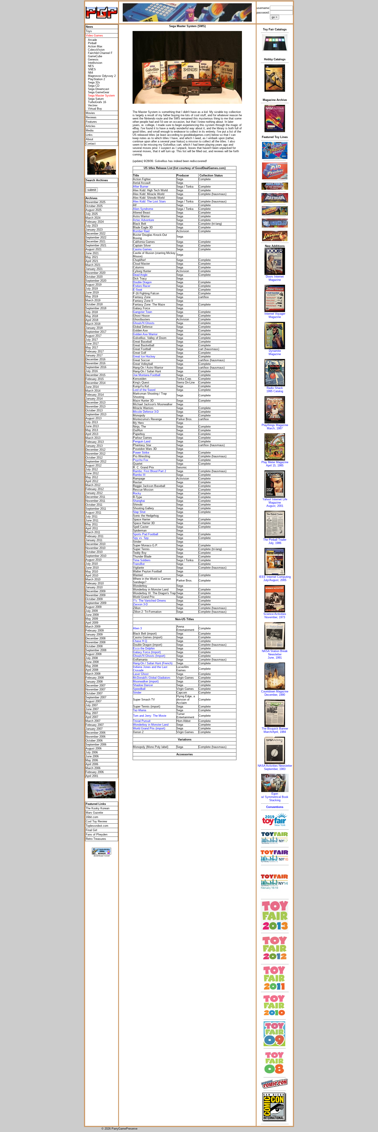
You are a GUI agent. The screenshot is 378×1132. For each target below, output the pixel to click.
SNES (92, 69)
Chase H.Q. (140, 641)
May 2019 (92, 296)
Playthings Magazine (275, 425)
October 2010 (94, 552)
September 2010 (96, 555)
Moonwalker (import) (146, 681)
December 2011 (95, 497)
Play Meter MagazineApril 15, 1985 (274, 464)
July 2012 (92, 469)
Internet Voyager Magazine (274, 315)
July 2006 (92, 752)
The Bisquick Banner (275, 728)
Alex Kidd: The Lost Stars (149, 201)
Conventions (274, 807)
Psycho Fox (140, 460)
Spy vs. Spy (141, 538)
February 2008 (95, 677)
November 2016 (95, 363)
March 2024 (93, 217)
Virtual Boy (95, 108)
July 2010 (92, 563)
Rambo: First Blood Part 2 (149, 471)
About (89, 139)
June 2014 (92, 386)
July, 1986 (274, 543)
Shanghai (139, 500)
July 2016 (92, 371)
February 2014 (95, 394)
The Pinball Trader (274, 539)
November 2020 (95, 272)
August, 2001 (274, 505)
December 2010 (95, 544)
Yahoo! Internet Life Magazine (274, 501)
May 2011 (92, 524)
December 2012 (95, 449)
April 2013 (92, 434)
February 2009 (95, 630)
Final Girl (91, 830)
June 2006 (92, 756)
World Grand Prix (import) (149, 728)
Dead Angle (140, 274)
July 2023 (92, 225)
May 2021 (92, 257)
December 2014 (95, 383)
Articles (90, 126)
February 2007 (95, 724)
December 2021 (95, 241)
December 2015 (95, 375)
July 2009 (92, 611)
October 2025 (94, 206)
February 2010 (95, 583)
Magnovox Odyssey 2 (102, 76)
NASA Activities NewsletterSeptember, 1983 (275, 767)
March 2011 (93, 532)
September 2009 (96, 603)
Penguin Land (141, 441)
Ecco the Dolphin (144, 648)
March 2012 (93, 485)
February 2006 (95, 772)
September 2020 (96, 280)
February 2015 (95, 379)
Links (89, 134)
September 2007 (96, 697)
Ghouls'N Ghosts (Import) (149, 655)
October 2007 (94, 693)
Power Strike (141, 452)
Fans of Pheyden (96, 834)
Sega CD (93, 85)
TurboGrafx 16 (97, 102)
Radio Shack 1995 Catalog (274, 389)
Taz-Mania (139, 710)
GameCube (95, 56)
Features (91, 121)
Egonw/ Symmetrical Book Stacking (274, 797)
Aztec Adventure (143, 220)
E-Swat (137, 289)
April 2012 (92, 481)
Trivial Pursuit (141, 721)
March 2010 (93, 579)
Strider (137, 692)
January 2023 (94, 229)
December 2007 (95, 685)
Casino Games (142, 249)
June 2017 (92, 343)
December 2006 (95, 732)
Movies (90, 113)
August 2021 (94, 249)
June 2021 (92, 253)
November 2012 (95, 453)
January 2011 (94, 540)
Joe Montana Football (146, 375)
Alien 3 (137, 628)
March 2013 (93, 438)
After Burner (140, 186)
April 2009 (92, 622)
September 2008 (96, 650)
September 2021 (96, 245)
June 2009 (92, 614)
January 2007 (94, 728)
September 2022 (96, 237)
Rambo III (139, 474)
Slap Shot (139, 512)
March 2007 (93, 721)
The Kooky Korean (97, 808)
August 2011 (93, 512)
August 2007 (94, 701)
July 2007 (92, 705)
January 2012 (94, 493)
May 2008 (92, 666)
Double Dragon (142, 282)
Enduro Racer (141, 286)
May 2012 (92, 477)
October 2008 (94, 646)
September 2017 (96, 331)
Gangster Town (142, 312)
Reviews (91, 117)
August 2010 (94, 559)
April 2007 (92, 717)
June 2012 (92, 473)
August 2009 (94, 607)
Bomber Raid (141, 231)
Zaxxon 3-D (140, 604)
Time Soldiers (141, 560)
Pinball (92, 43)
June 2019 (92, 292)
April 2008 (92, 669)
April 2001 (92, 776)
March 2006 (93, 768)
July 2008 (92, 658)
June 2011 (92, 520)
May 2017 (92, 347)
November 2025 (95, 202)
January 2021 (94, 269)
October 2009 (94, 599)
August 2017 (94, 335)
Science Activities (274, 614)
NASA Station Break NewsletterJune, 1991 (275, 654)
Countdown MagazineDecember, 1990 (274, 693)
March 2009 (93, 626)
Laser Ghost (141, 674)
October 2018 (94, 304)
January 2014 (94, 398)
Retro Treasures (96, 838)
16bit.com (92, 817)
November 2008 (95, 642)
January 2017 (94, 355)
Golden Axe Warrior (145, 334)
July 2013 (92, 422)
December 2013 (95, 402)
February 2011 (94, 536)
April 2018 (92, 320)
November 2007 (95, 689)
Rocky (137, 493)
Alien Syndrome (143, 209)
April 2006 (92, 764)
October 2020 (94, 276)
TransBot (139, 564)
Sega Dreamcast (98, 89)
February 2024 (95, 221)
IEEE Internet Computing (275, 576)
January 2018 (94, 328)
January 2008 (94, 681)
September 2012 (96, 461)
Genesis (93, 59)
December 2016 (95, 359)
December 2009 (95, 591)
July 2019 (92, 288)
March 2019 (93, 300)
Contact (91, 143)
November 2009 (95, 595)
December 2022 (95, 233)
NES (91, 66)
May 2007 (92, 713)
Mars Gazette (94, 812)
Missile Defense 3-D (146, 411)
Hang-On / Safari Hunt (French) (152, 663)
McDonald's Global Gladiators (151, 677)
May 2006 (92, 760)
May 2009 (92, 618)
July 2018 (92, 312)
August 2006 (94, 748)
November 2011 (95, 500)
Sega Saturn (96, 98)
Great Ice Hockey (144, 356)
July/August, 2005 (274, 580)
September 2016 (96, 367)
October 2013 (94, 410)
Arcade (92, 39)
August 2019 (94, 284)
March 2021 (93, 265)
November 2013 (95, 406)
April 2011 (92, 528)
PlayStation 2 (96, 79)
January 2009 (94, 634)
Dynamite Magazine (275, 352)
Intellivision (95, 62)
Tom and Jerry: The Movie (149, 715)
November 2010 (95, 548)
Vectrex (93, 105)
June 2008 (92, 662)
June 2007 (92, 709)
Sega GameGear (98, 92)
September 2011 (96, 508)
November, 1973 (274, 617)
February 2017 (95, 351)
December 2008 (95, 638)
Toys (89, 31)
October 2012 (94, 457)
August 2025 (94, 210)
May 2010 (92, 571)
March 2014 (93, 390)
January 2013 (94, 445)
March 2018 (93, 324)
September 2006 (96, 744)
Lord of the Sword (144, 390)
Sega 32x (94, 82)
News (89, 26)
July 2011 (92, 516)
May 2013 (92, 430)
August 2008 (94, 654)
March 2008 (93, 673)
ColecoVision (96, 49)
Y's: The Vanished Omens (149, 600)
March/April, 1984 (275, 731)
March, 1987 (275, 428)
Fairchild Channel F (100, 53)
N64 (90, 72)
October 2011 (94, 504)
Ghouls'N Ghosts (143, 323)
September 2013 (96, 414)
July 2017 (92, 339)
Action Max (95, 46)
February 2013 (95, 441)
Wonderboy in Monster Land (150, 724)
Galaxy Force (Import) (147, 652)
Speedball (139, 688)
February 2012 (95, 489)
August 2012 (94, 465)
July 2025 (92, 214)
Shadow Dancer (143, 685)
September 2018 (96, 308)
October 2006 (94, 740)
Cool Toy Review (96, 821)
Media (89, 130)
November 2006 (95, 736)
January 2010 (94, 587)
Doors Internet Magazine (275, 278)
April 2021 (92, 261)
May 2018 (92, 316)
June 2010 (92, 567)
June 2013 (92, 426)
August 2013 (94, 418)
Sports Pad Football (145, 534)
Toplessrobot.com (97, 825)
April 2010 (92, 575)
